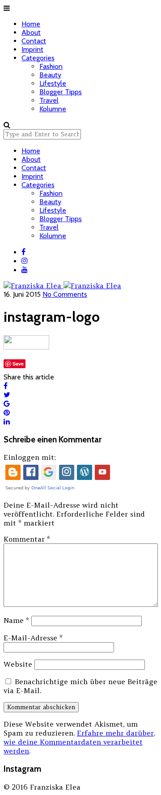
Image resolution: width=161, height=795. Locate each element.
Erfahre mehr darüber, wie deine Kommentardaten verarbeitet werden (79, 741)
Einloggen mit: (30, 457)
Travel (49, 100)
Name (16, 620)
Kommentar (27, 538)
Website (18, 664)
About (31, 32)
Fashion (51, 66)
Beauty (50, 75)
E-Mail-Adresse (33, 637)
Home (30, 24)
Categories (38, 58)
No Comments (64, 294)
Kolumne (52, 109)
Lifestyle (52, 83)
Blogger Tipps (60, 92)
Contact (33, 41)
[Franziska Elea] (62, 281)
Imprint (32, 49)
